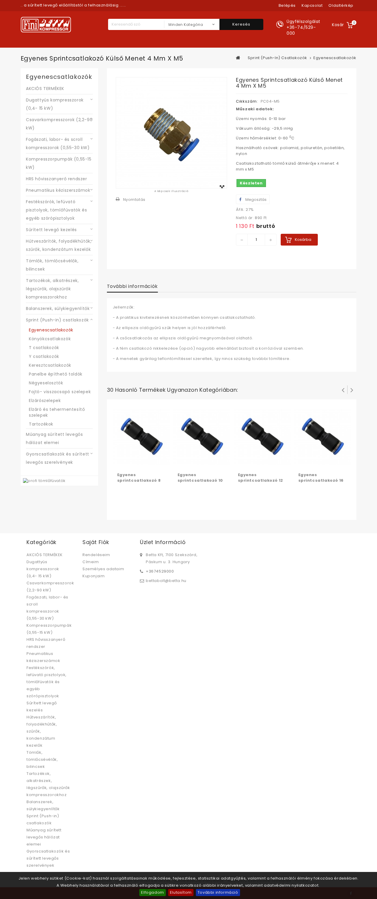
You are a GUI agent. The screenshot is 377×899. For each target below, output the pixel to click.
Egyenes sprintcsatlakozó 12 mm (260, 480)
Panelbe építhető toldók (55, 374)
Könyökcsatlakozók (50, 339)
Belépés (287, 5)
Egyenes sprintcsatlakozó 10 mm (200, 480)
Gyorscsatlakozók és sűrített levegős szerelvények (57, 458)
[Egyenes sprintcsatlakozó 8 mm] (141, 436)
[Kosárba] (122, 462)
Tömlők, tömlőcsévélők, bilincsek (52, 265)
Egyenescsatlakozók (51, 330)
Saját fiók (95, 542)
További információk (132, 286)
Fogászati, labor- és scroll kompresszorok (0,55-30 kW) (58, 143)
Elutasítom (181, 892)
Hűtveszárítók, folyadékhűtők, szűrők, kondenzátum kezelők (58, 245)
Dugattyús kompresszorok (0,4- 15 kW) (55, 104)
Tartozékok (41, 424)
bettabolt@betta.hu (166, 580)
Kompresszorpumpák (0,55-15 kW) (59, 163)
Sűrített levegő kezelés (51, 230)
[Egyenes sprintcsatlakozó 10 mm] (202, 436)
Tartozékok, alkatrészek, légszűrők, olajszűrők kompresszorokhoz (52, 289)
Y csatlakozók (44, 356)
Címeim (90, 562)
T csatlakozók (44, 348)
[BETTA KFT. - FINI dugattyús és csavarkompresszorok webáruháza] (46, 24)
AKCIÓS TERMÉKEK (45, 88)
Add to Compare (134, 462)
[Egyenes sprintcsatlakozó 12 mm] (262, 436)
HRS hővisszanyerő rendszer (56, 179)
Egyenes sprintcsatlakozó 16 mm (321, 480)
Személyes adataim (103, 569)
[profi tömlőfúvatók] (44, 480)
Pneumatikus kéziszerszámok (58, 190)
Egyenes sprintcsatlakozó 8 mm (139, 480)
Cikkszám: (247, 101)
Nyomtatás (134, 199)
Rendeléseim (96, 555)
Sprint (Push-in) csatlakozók (57, 320)
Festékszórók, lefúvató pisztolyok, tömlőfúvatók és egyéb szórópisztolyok (56, 210)
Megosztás (255, 199)
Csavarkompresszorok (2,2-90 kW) (59, 124)
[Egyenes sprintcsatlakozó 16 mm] (322, 436)
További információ (218, 892)
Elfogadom (152, 892)
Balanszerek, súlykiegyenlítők (58, 308)
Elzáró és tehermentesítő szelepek (57, 412)
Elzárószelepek (45, 400)
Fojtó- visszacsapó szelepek (60, 392)
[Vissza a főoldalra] (238, 57)
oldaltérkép (340, 5)
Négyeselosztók (46, 383)
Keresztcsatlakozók (50, 365)
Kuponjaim (93, 576)
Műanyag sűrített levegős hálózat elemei (54, 438)
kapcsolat (312, 5)
